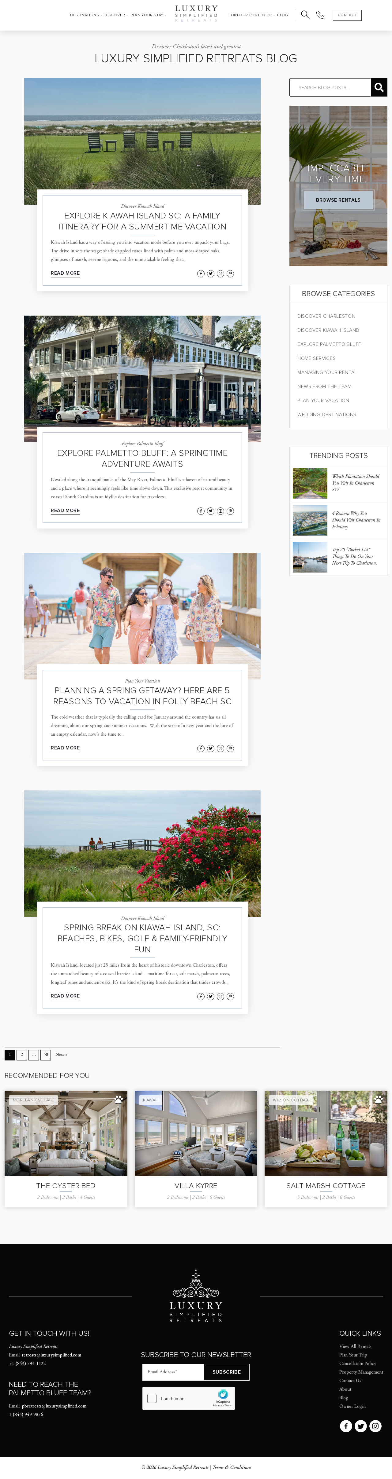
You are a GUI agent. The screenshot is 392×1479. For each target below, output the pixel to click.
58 (46, 1055)
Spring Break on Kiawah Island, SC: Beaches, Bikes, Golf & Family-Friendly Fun (142, 938)
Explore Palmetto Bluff (329, 344)
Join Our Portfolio (250, 15)
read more (65, 273)
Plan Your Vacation (323, 400)
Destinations (84, 15)
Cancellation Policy (357, 1363)
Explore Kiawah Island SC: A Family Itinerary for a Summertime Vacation (142, 221)
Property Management (361, 1372)
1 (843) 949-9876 (26, 1414)
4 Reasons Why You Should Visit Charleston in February (356, 520)
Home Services (316, 358)
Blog (282, 15)
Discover (114, 15)
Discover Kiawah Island (328, 330)
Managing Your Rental (327, 372)
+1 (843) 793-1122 (27, 1363)
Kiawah (151, 1100)
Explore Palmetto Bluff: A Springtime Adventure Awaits (142, 458)
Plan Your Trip (353, 1355)
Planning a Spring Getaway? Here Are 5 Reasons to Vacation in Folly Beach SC (142, 696)
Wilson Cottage (291, 1100)
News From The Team (324, 386)
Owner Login (352, 1406)
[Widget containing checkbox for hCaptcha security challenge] (188, 1398)
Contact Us (350, 1380)
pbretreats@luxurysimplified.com (54, 1406)
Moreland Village (33, 1100)
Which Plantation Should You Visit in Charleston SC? (355, 483)
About (345, 1389)
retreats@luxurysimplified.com (51, 1355)
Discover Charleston (326, 316)
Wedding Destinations (326, 415)
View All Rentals (355, 1346)
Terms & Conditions (231, 1467)
